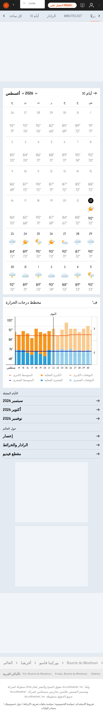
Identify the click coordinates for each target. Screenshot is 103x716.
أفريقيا (26, 663)
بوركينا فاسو (49, 663)
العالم (8, 663)
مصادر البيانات (48, 708)
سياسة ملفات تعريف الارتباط (38, 704)
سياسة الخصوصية (64, 704)
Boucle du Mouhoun (82, 663)
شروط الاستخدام (84, 704)
